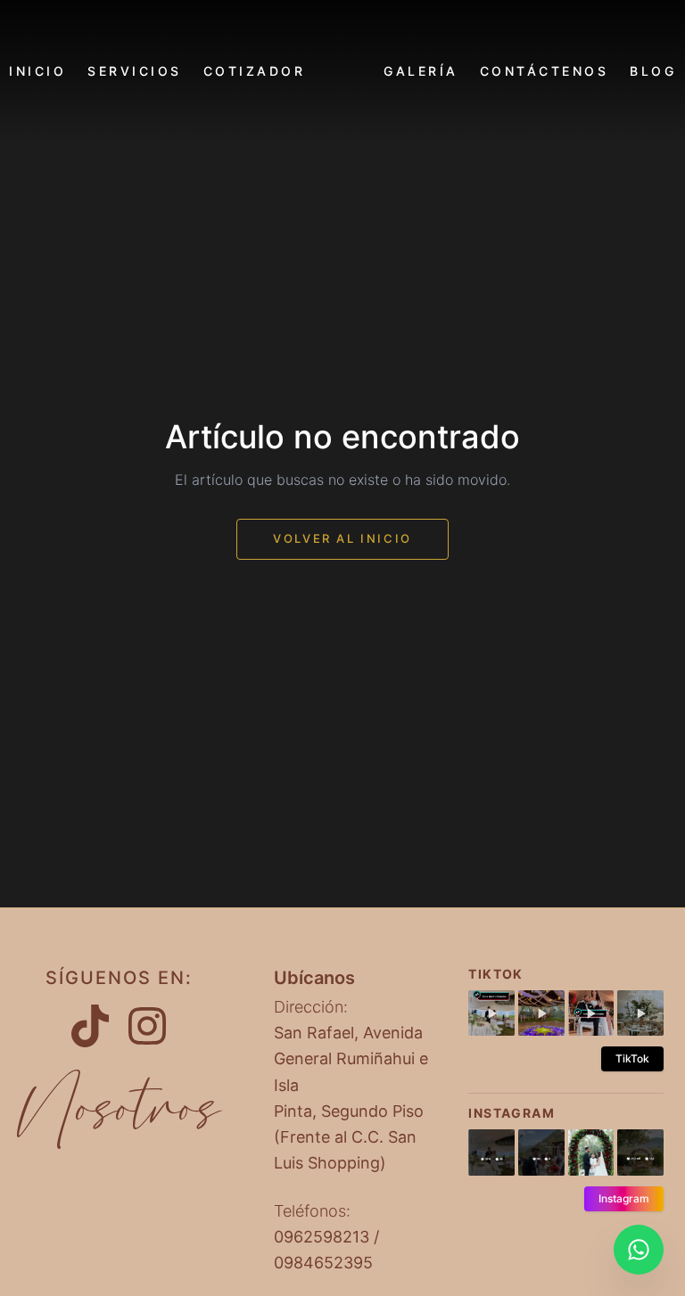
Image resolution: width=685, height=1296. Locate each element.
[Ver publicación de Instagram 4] (640, 1152)
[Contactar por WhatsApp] (639, 1250)
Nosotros (119, 1108)
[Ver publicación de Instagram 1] (491, 1152)
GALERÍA (421, 70)
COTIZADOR (254, 70)
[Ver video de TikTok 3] (591, 1013)
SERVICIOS (134, 70)
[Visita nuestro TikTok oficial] (90, 1026)
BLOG (653, 70)
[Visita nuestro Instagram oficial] (147, 1026)
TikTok (632, 1058)
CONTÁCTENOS (544, 70)
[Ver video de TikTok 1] (491, 1013)
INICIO (37, 70)
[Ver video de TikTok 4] (640, 1013)
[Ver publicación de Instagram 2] (541, 1152)
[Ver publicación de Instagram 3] (591, 1152)
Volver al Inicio (342, 538)
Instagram (623, 1198)
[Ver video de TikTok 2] (541, 1013)
